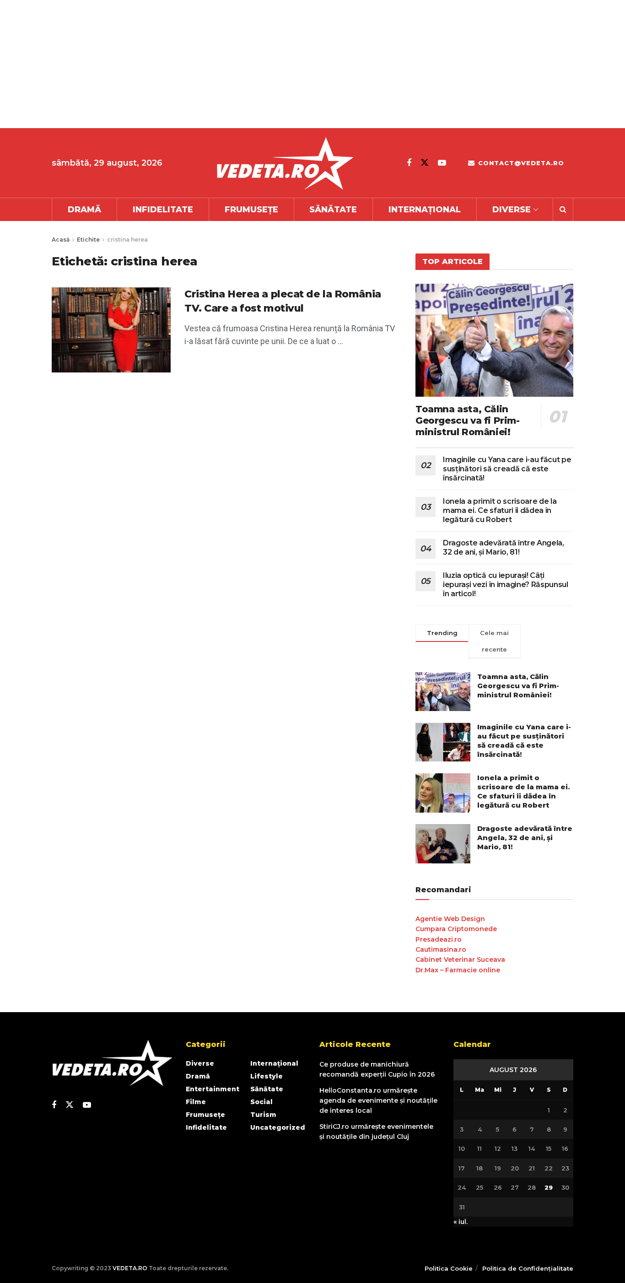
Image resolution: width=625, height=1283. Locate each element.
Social (261, 1102)
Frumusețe (251, 210)
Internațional (424, 210)
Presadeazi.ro (438, 939)
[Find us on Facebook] (409, 163)
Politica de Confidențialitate (527, 1268)
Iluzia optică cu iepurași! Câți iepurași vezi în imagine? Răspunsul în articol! (505, 584)
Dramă (84, 210)
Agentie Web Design (450, 919)
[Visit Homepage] (284, 163)
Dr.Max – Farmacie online (457, 970)
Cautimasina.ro (440, 949)
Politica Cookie (449, 1268)
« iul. (460, 1222)
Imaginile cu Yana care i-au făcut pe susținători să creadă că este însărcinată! (507, 468)
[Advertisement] (274, 64)
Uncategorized (277, 1127)
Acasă (61, 239)
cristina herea (127, 239)
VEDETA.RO (130, 1268)
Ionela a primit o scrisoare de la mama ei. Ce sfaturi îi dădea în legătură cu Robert (499, 510)
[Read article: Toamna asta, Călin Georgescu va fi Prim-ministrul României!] (494, 340)
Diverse (511, 210)
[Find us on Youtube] (442, 163)
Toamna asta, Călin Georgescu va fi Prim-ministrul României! (467, 420)
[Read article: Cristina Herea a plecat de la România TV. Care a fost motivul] (111, 329)
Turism (263, 1114)
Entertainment (212, 1089)
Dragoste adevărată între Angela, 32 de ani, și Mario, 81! (503, 547)
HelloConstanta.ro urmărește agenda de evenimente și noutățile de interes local (378, 1100)
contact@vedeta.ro (520, 163)
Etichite (88, 239)
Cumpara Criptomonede (456, 929)
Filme (196, 1102)
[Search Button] (563, 209)
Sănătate (333, 210)
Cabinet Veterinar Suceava (460, 959)
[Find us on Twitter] (424, 162)
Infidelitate (163, 210)
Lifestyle (266, 1076)
